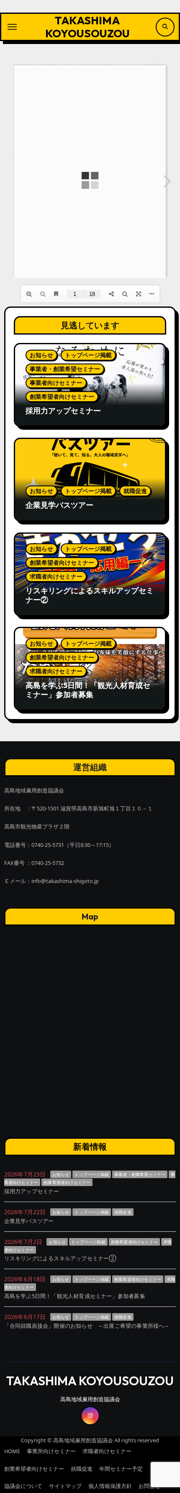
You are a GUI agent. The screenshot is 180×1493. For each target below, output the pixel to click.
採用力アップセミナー (63, 410)
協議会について (23, 1486)
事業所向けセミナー (51, 1451)
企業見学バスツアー (59, 505)
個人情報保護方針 (110, 1486)
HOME (12, 1451)
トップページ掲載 (88, 355)
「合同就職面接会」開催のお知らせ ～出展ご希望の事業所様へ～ (87, 1325)
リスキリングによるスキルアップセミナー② (90, 595)
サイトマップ (65, 1486)
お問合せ (149, 1486)
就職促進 (135, 491)
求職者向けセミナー (56, 576)
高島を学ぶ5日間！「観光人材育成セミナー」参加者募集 (88, 689)
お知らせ (41, 355)
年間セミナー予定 (121, 1468)
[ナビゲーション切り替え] (12, 27)
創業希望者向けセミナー (62, 396)
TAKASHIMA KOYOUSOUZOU (87, 26)
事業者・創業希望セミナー (65, 369)
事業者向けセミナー (56, 383)
